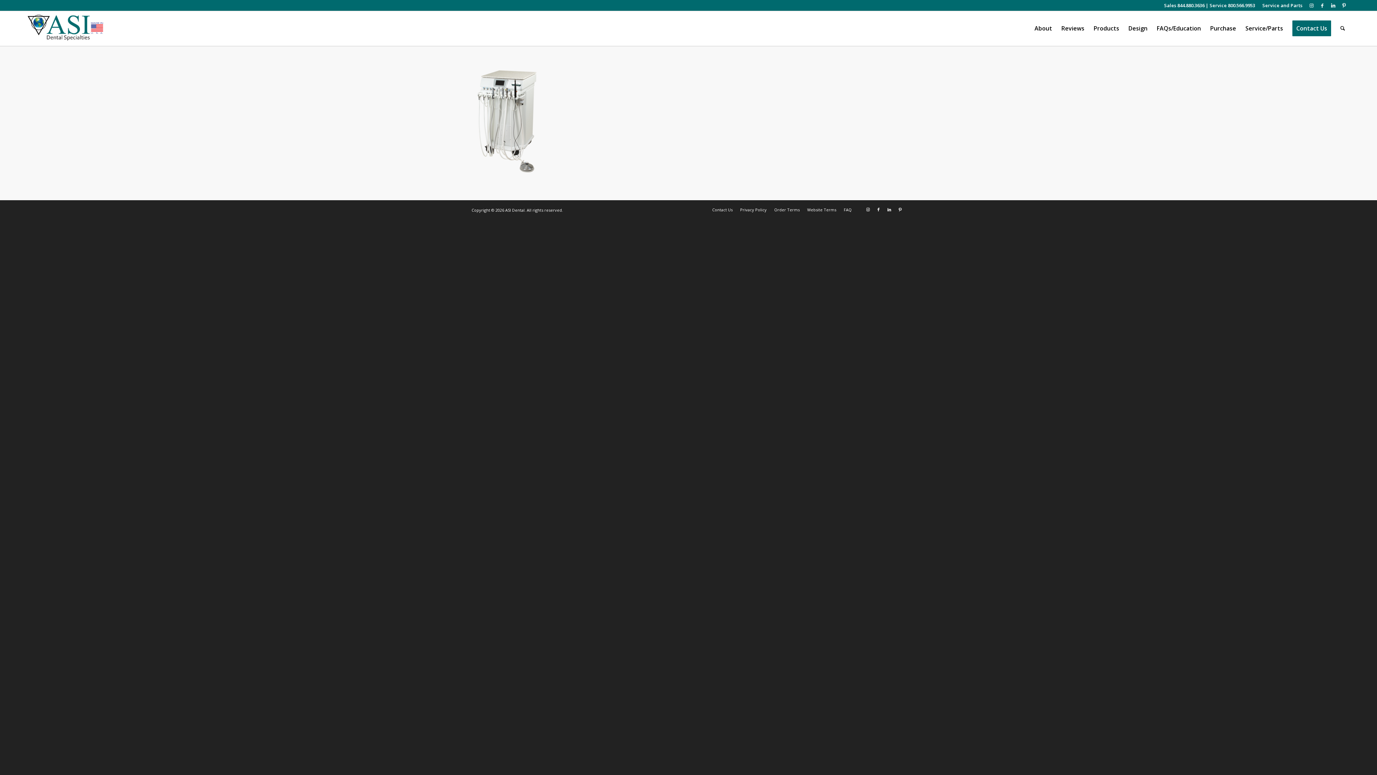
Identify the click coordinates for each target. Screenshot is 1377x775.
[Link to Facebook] (1322, 5)
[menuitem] (1280, 5)
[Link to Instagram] (1311, 5)
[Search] (1343, 28)
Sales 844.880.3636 (1184, 5)
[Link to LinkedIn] (1333, 5)
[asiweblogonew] (65, 28)
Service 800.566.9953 (1232, 5)
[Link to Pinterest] (1344, 5)
